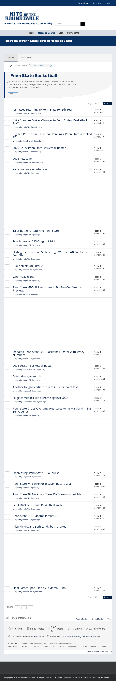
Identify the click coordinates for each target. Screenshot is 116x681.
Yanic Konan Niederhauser (30, 169)
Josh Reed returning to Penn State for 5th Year (42, 109)
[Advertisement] (58, 203)
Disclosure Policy (92, 677)
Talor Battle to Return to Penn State (36, 231)
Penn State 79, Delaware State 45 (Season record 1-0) (47, 494)
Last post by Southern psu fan (29, 369)
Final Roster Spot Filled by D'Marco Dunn (39, 588)
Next (106, 103)
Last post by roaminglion (27, 270)
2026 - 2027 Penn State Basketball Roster (39, 148)
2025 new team (23, 158)
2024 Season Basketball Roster (33, 366)
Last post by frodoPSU (27, 113)
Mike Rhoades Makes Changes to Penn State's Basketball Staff (50, 121)
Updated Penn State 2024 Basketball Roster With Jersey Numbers (48, 353)
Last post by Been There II (29, 141)
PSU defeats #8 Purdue (28, 266)
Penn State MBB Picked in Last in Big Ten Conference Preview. (47, 288)
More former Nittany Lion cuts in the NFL (81, 636)
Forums (11, 57)
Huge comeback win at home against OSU (40, 398)
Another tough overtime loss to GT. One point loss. (46, 387)
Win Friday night (23, 277)
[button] (83, 33)
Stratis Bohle (38, 636)
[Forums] (7, 65)
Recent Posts (26, 57)
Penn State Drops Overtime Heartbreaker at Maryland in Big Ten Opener (52, 410)
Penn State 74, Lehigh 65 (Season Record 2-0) (42, 484)
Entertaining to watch (27, 376)
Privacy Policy (78, 677)
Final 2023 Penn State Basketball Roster (38, 505)
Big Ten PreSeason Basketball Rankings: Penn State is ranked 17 (52, 135)
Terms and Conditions (62, 677)
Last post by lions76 (25, 294)
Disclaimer (104, 677)
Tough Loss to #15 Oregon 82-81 (34, 241)
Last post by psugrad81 (28, 162)
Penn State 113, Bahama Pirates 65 (35, 516)
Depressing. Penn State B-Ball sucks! (36, 473)
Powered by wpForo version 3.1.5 (99, 651)
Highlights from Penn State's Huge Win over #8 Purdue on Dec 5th (50, 253)
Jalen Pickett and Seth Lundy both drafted (39, 526)
